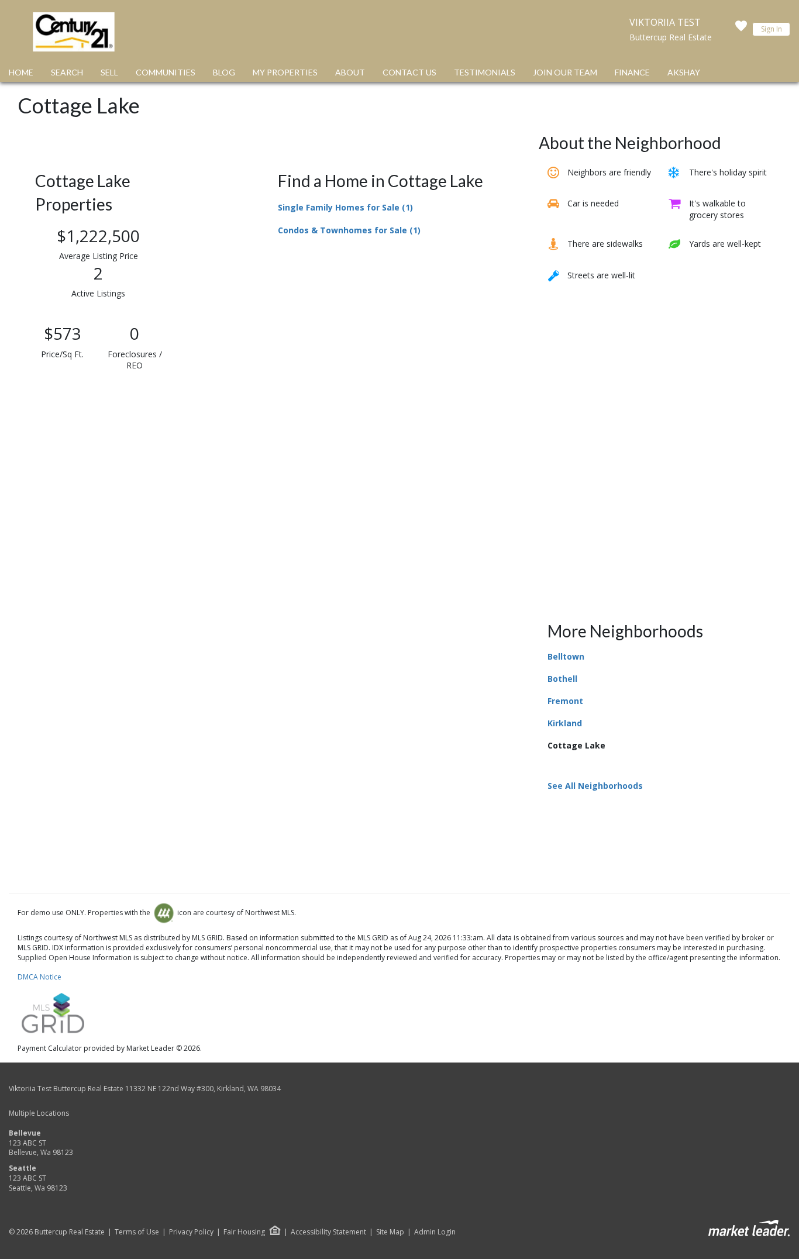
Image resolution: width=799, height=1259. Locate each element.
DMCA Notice (39, 977)
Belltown (565, 656)
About (350, 72)
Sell (109, 72)
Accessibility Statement (328, 1232)
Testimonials (484, 72)
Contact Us (409, 72)
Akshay (683, 72)
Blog (224, 72)
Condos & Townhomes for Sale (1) (349, 230)
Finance (632, 72)
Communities (165, 72)
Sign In (771, 29)
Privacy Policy (191, 1232)
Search (67, 72)
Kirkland (564, 723)
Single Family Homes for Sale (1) (345, 207)
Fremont (565, 700)
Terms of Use (137, 1232)
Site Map (390, 1232)
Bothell (562, 678)
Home (21, 72)
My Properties (285, 72)
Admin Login (435, 1232)
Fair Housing (244, 1232)
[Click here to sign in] (741, 29)
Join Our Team (565, 72)
